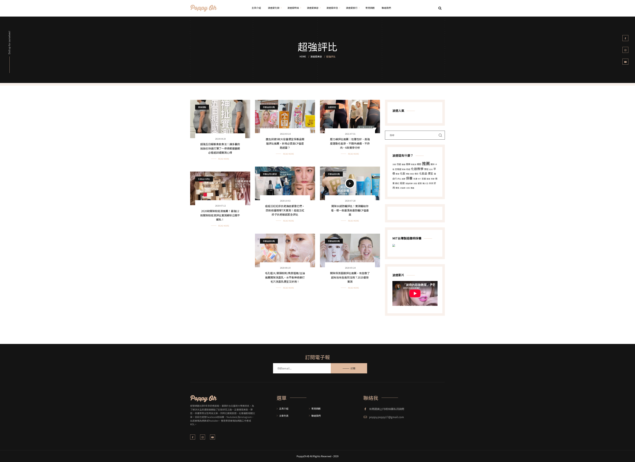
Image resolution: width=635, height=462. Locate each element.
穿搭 (426, 169)
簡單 (408, 164)
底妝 (402, 183)
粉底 (408, 169)
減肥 (403, 179)
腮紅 (397, 183)
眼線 (397, 174)
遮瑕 (420, 183)
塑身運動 (202, 107)
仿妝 (399, 164)
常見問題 (316, 408)
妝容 (412, 174)
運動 (403, 164)
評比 (399, 179)
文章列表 (283, 415)
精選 (412, 188)
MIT (419, 179)
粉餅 (433, 179)
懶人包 (425, 183)
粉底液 (413, 164)
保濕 (431, 183)
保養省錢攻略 (269, 107)
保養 (409, 178)
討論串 (403, 188)
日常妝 (398, 169)
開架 (433, 164)
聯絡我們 (316, 415)
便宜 (430, 173)
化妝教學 (417, 168)
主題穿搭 (332, 107)
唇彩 (417, 173)
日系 (408, 188)
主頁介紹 (283, 408)
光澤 (415, 178)
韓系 (398, 187)
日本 (431, 169)
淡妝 (394, 164)
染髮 (415, 183)
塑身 (428, 179)
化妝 (402, 173)
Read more (223, 158)
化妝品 (423, 173)
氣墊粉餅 (409, 183)
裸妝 (408, 174)
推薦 (426, 163)
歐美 (404, 169)
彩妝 (424, 178)
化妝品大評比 (204, 179)
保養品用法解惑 (270, 174)
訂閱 (353, 368)
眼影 (419, 164)
